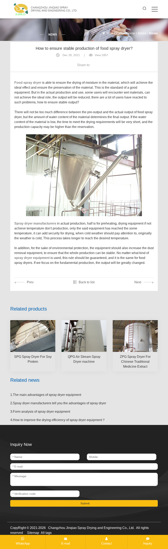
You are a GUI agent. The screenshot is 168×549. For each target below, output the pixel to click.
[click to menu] (155, 9)
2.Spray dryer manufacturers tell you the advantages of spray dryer (58, 403)
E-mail (65, 543)
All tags (46, 532)
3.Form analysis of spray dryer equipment (40, 411)
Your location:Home (120, 33)
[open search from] (144, 8)
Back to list (86, 282)
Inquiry (147, 543)
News (142, 33)
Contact (106, 543)
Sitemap (33, 532)
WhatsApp (23, 543)
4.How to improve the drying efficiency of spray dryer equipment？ (57, 420)
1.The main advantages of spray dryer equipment (45, 394)
